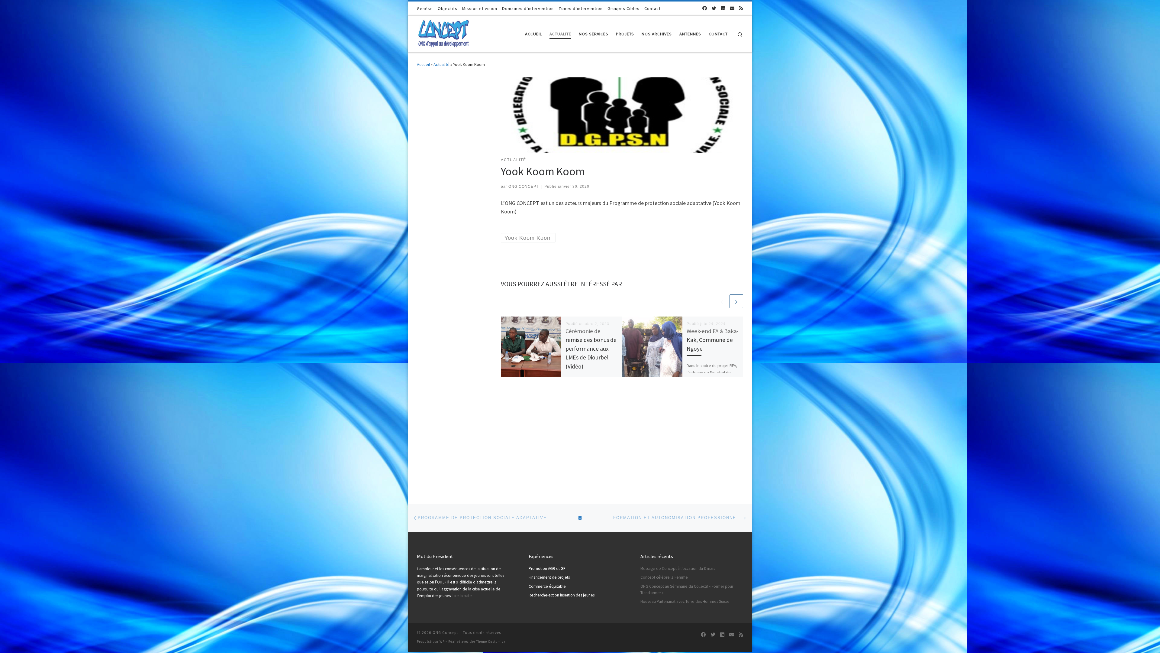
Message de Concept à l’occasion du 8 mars (677, 568)
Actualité (441, 64)
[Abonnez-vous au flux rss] (741, 8)
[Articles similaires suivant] (736, 301)
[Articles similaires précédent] (722, 301)
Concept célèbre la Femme (664, 577)
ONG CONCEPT (523, 186)
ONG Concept (445, 632)
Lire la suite (462, 595)
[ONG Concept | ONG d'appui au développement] (443, 33)
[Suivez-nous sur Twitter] (714, 8)
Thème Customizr (490, 641)
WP (442, 641)
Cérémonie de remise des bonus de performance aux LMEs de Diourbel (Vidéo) (591, 348)
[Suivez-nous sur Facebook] (704, 8)
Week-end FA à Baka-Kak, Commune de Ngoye (713, 339)
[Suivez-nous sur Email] (732, 8)
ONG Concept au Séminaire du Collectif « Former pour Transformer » (686, 589)
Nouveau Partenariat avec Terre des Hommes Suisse (685, 601)
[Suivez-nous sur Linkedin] (723, 8)
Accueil (423, 64)
